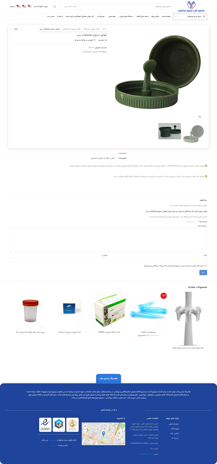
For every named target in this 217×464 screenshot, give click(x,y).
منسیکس (53, 445)
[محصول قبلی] (18, 29)
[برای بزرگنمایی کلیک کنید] (200, 117)
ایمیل (104, 255)
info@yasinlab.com (146, 454)
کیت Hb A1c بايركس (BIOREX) (109, 332)
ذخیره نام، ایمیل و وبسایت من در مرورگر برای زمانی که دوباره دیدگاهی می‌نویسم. (174, 265)
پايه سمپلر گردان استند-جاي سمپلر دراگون (188, 348)
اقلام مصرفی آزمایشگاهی (71, 29)
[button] (103, 433)
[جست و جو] (55, 7)
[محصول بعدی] (13, 29)
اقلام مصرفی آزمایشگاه (91, 29)
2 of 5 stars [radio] (192, 222)
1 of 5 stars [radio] (194, 222)
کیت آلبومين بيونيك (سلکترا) (70, 332)
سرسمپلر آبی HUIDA (148, 332)
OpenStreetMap (109, 444)
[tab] (122, 157)
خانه (103, 29)
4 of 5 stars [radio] (189, 222)
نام (205, 255)
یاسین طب (52, 440)
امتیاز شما (202, 222)
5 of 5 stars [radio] (187, 222)
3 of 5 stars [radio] (191, 222)
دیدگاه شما (202, 226)
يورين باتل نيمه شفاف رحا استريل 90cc (30, 332)
